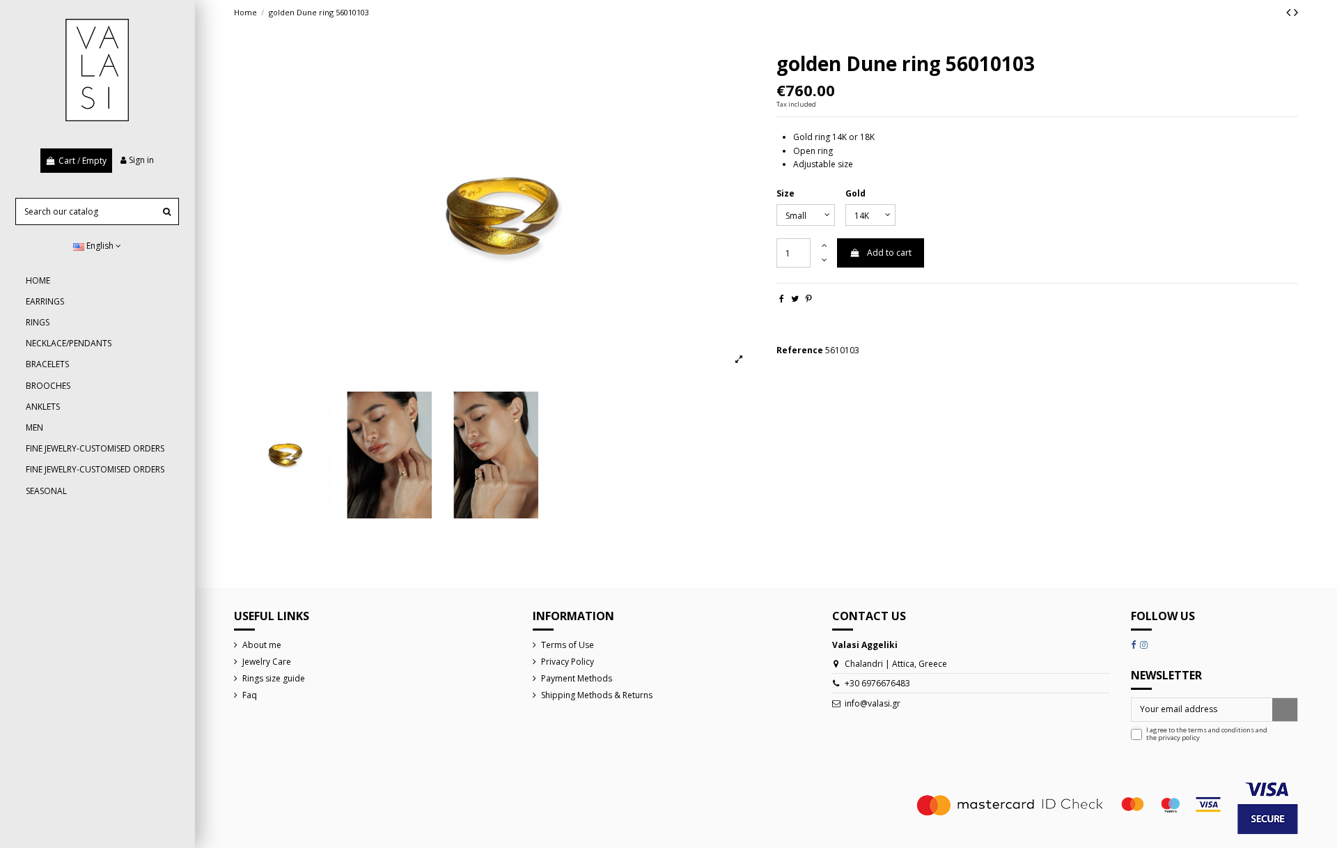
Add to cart (889, 253)
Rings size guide (273, 678)
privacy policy (1179, 737)
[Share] (781, 298)
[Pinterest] (809, 298)
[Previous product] (1290, 11)
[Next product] (1296, 11)
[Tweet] (795, 298)
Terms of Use (567, 645)
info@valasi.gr (872, 703)
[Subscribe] (1284, 709)
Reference (799, 350)
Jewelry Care (266, 662)
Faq (249, 695)
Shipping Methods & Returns (596, 695)
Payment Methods (576, 678)
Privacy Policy (567, 662)
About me (261, 645)
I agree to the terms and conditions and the (1206, 734)
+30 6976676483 (877, 683)
